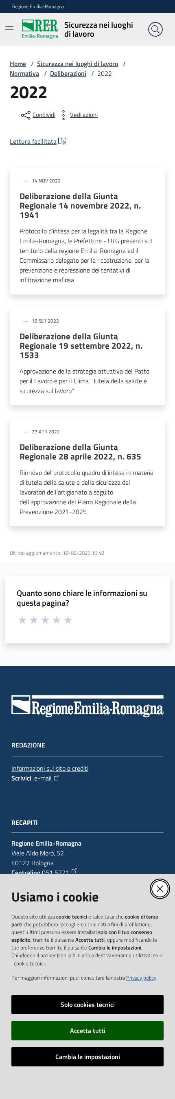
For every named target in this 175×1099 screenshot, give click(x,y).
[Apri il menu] (9, 29)
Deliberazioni (68, 73)
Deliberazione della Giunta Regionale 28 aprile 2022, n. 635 (80, 451)
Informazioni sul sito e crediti (49, 768)
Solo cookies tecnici (88, 1004)
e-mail (43, 778)
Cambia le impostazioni (87, 1057)
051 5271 (55, 872)
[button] (155, 29)
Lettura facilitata (33, 141)
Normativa (24, 73)
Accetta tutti (87, 1030)
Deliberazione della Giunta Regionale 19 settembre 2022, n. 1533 (81, 346)
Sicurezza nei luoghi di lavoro (77, 63)
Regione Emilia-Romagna (38, 6)
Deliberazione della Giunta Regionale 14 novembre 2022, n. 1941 (80, 205)
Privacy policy (141, 978)
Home (18, 63)
